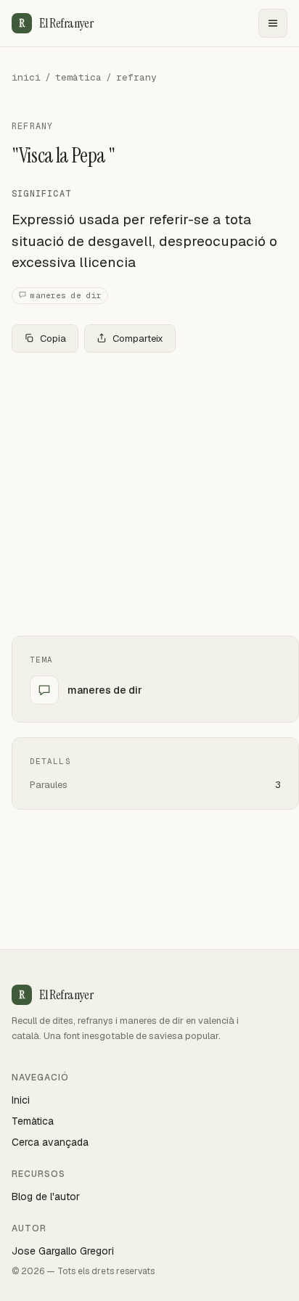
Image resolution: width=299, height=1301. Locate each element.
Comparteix (137, 338)
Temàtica (33, 1121)
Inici (21, 1100)
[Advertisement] (149, 494)
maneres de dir (66, 295)
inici (26, 77)
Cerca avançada (50, 1142)
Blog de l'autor (46, 1196)
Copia (53, 338)
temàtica (78, 77)
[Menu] (272, 23)
